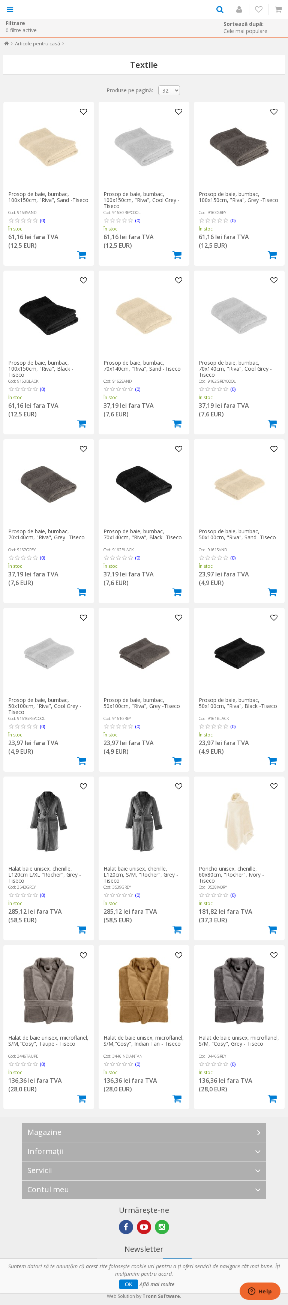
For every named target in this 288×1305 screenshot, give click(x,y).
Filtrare (15, 23)
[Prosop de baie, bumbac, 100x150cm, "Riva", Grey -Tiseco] (239, 146)
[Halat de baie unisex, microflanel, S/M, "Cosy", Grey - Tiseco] (239, 990)
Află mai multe (157, 1284)
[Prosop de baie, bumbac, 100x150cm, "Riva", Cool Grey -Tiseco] (144, 146)
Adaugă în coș (81, 255)
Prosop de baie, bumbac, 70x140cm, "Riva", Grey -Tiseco (46, 534)
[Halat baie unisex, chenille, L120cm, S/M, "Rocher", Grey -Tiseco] (144, 821)
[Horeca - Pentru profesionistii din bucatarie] (48, 9)
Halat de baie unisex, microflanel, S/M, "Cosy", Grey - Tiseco (239, 1040)
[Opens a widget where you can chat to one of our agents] (259, 1292)
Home (6, 45)
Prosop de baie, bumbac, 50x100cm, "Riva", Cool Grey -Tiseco (44, 705)
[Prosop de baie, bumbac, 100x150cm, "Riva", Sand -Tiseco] (48, 146)
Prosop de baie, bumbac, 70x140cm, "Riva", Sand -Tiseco (142, 365)
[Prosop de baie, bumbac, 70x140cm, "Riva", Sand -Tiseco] (144, 315)
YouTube (144, 1227)
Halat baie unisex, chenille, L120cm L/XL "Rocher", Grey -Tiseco (44, 874)
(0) (42, 220)
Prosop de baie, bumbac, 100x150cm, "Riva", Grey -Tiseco (238, 197)
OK (128, 1284)
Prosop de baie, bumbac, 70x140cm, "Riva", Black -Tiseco (143, 534)
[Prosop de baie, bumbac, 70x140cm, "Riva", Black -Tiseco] (144, 484)
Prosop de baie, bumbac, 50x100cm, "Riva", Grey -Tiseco (142, 702)
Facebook (126, 1227)
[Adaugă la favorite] (83, 112)
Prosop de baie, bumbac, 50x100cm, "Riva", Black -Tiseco (238, 702)
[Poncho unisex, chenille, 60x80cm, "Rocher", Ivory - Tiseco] (239, 821)
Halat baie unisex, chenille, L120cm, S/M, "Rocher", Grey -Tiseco (141, 874)
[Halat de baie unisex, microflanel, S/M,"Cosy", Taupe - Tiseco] (48, 990)
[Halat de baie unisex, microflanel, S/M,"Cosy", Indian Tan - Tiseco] (144, 990)
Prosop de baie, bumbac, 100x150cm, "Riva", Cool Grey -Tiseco (142, 200)
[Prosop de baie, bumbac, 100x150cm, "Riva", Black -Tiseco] (48, 315)
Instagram (162, 1227)
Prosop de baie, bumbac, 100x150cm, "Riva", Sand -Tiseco (48, 197)
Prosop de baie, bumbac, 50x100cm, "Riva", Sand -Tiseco (237, 534)
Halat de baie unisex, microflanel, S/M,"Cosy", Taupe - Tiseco (48, 1040)
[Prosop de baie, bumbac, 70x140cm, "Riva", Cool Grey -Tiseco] (239, 315)
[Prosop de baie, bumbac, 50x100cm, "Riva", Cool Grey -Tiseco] (48, 652)
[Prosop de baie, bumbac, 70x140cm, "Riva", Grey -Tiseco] (48, 484)
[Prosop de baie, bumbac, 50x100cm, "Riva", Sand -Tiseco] (239, 484)
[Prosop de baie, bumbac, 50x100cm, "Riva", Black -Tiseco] (239, 652)
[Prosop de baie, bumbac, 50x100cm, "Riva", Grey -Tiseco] (144, 652)
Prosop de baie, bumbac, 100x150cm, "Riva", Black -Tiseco (41, 368)
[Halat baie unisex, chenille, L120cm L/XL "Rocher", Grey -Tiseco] (48, 821)
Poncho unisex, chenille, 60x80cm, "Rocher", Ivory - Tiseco (231, 874)
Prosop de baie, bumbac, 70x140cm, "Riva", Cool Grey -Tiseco (235, 368)
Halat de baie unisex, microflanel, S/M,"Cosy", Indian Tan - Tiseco (144, 1040)
